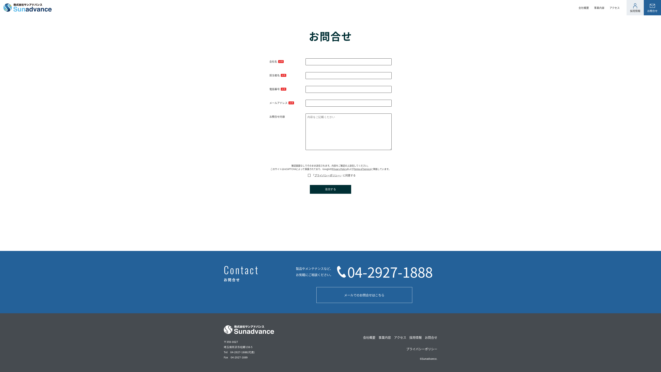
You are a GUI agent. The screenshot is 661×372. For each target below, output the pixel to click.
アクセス (615, 7)
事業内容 (599, 7)
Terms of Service (362, 169)
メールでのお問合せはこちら (364, 295)
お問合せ (431, 337)
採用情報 (415, 337)
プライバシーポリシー (327, 175)
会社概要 (584, 7)
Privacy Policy (339, 169)
